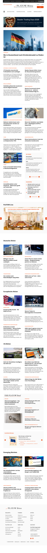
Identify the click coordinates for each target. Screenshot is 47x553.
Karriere (19, 535)
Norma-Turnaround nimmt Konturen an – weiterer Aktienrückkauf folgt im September (32, 91)
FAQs (19, 532)
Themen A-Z (20, 515)
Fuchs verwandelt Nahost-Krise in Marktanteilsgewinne (12, 167)
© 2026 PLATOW (10, 541)
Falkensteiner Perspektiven (10, 530)
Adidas (31, 516)
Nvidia (31, 520)
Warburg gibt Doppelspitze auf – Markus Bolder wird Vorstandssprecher (32, 411)
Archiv (19, 527)
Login (42, 4)
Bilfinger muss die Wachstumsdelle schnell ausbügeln (10, 260)
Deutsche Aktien (10, 11)
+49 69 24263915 (33, 534)
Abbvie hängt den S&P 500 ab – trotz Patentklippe (33, 379)
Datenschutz (23, 541)
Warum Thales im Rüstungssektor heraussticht (33, 311)
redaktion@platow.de (35, 535)
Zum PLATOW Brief (7, 4)
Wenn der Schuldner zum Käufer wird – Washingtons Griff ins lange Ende (34, 123)
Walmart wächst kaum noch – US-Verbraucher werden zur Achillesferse (11, 123)
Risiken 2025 (7, 529)
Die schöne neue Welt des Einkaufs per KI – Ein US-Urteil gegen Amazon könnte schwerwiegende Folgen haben (33, 364)
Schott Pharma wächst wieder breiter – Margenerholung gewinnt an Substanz (33, 260)
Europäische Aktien (21, 11)
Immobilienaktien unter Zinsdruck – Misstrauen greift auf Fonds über (11, 185)
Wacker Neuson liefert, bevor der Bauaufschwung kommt (33, 70)
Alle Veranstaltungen (9, 527)
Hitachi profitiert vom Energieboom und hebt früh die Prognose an (12, 489)
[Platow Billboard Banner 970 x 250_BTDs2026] (23, 22)
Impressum (17, 541)
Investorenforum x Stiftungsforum (8, 533)
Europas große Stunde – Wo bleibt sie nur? (11, 310)
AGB (28, 541)
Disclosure (32, 541)
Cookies (37, 541)
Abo (40, 7)
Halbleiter (20, 518)
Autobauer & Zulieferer (22, 516)
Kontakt (19, 534)
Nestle (31, 518)
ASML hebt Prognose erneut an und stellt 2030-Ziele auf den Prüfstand (33, 330)
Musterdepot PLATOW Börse (10, 522)
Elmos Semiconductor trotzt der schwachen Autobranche (34, 140)
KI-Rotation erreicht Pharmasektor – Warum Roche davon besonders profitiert (12, 328)
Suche (38, 4)
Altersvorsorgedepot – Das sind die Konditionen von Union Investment (12, 402)
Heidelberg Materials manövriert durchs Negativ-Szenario (12, 86)
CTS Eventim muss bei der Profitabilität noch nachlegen (11, 70)
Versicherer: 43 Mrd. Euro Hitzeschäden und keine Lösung (32, 419)
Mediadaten (20, 530)
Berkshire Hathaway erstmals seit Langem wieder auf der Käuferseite (11, 380)
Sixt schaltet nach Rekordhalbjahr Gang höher (11, 276)
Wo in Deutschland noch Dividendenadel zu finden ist (23, 56)
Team (19, 529)
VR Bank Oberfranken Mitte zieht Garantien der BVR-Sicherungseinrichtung (32, 402)
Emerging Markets (38, 11)
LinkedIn (32, 538)
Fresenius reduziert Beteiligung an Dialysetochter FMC (12, 140)
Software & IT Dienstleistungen (21, 521)
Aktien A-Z (32, 515)
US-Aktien (29, 11)
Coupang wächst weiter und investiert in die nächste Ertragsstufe (33, 489)
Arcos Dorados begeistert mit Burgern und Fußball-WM (33, 471)
